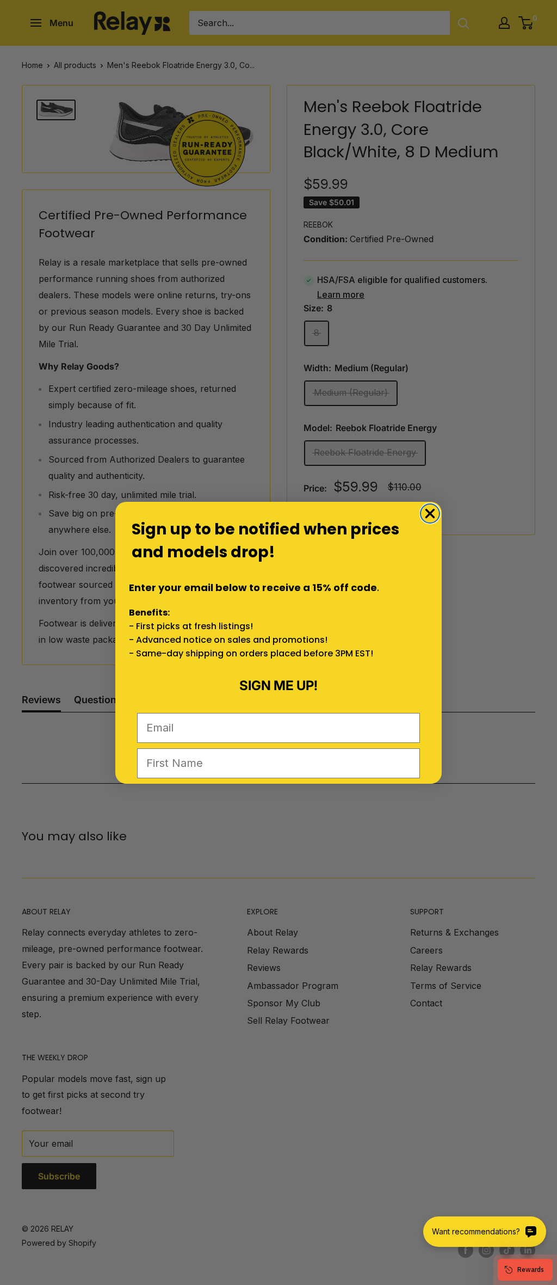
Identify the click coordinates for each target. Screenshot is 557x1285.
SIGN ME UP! (278, 685)
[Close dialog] (430, 513)
